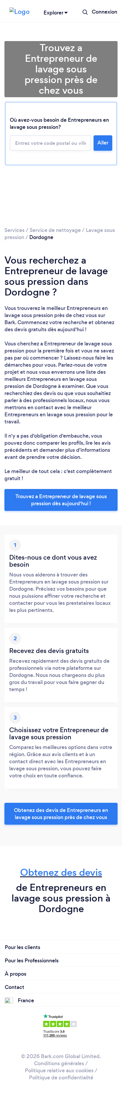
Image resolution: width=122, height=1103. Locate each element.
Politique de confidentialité (61, 1077)
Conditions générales (59, 1063)
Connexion (104, 11)
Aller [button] (102, 142)
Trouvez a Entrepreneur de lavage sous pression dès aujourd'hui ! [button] (61, 500)
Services (14, 230)
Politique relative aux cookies (59, 1070)
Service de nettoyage (55, 230)
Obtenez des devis (61, 872)
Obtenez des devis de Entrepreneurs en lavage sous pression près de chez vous (61, 814)
